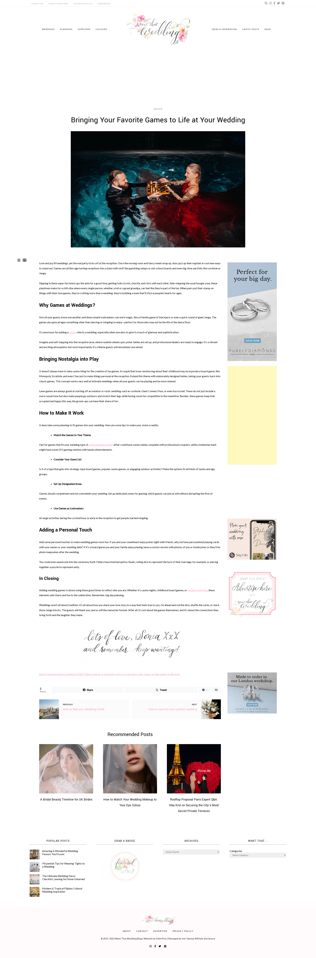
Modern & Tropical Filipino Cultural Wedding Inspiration (62, 890)
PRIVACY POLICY (183, 931)
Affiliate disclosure (205, 938)
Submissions (104, 4)
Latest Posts (250, 29)
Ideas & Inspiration (224, 29)
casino (72, 332)
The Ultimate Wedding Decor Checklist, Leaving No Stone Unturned (63, 877)
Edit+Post (161, 938)
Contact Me (37, 4)
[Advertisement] (158, 77)
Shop (267, 29)
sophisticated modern (101, 444)
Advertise (160, 931)
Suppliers (84, 29)
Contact (142, 931)
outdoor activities (197, 590)
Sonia (190, 938)
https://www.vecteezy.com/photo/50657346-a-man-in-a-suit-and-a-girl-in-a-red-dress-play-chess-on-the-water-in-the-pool (109, 674)
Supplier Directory (58, 4)
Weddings (48, 29)
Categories (236, 850)
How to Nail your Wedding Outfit (83, 709)
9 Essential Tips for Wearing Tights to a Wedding (63, 865)
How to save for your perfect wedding (173, 709)
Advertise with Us (83, 4)
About (127, 931)
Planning (66, 29)
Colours (101, 29)
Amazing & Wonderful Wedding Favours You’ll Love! (60, 852)
